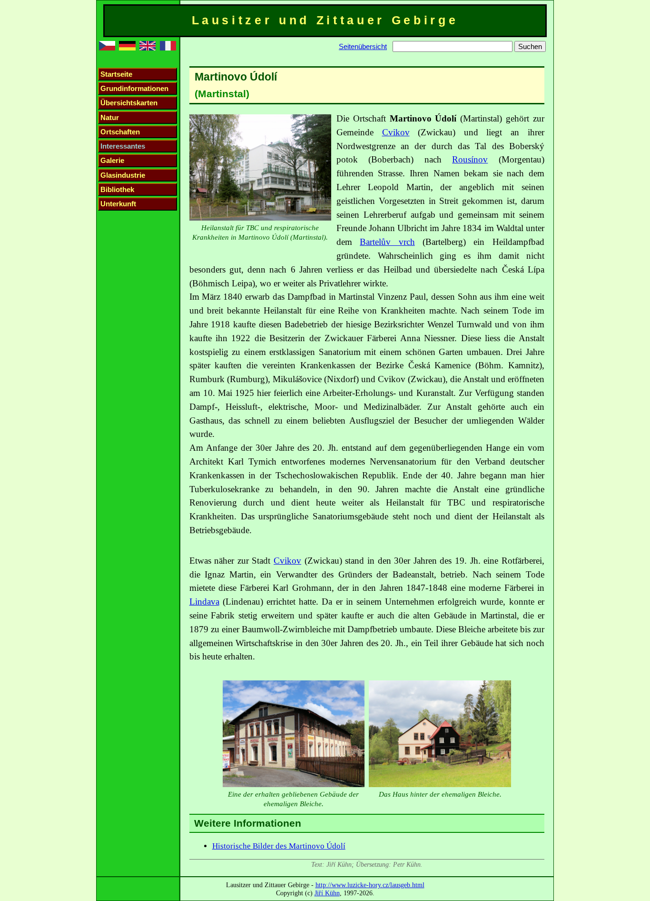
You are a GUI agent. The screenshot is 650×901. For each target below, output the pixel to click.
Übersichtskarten (129, 103)
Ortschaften (120, 132)
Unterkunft (118, 204)
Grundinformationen (134, 88)
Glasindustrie (122, 175)
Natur (109, 117)
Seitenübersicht (363, 46)
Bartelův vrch (387, 242)
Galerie (112, 160)
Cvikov (396, 132)
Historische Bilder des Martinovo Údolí (278, 845)
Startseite (116, 74)
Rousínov (470, 159)
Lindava (204, 602)
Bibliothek (117, 189)
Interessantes (122, 146)
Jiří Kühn (327, 893)
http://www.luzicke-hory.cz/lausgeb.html (369, 885)
